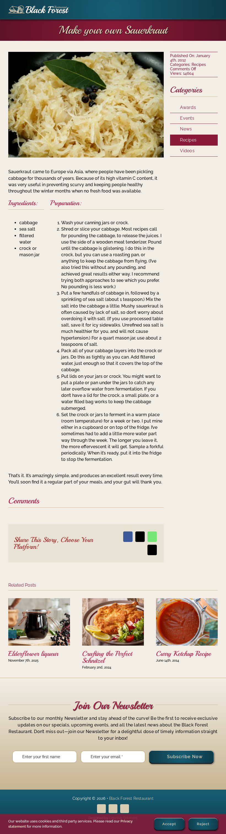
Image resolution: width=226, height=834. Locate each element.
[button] (12, 634)
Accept (169, 824)
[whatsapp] (124, 808)
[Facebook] (128, 536)
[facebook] (101, 808)
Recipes (199, 64)
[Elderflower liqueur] (39, 600)
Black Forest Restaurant (131, 798)
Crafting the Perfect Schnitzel (107, 657)
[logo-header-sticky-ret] (38, 7)
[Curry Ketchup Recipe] (187, 600)
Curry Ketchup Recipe (183, 653)
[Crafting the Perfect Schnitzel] (113, 600)
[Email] (152, 550)
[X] (140, 536)
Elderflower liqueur (33, 653)
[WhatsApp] (152, 536)
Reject (203, 824)
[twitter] (113, 808)
